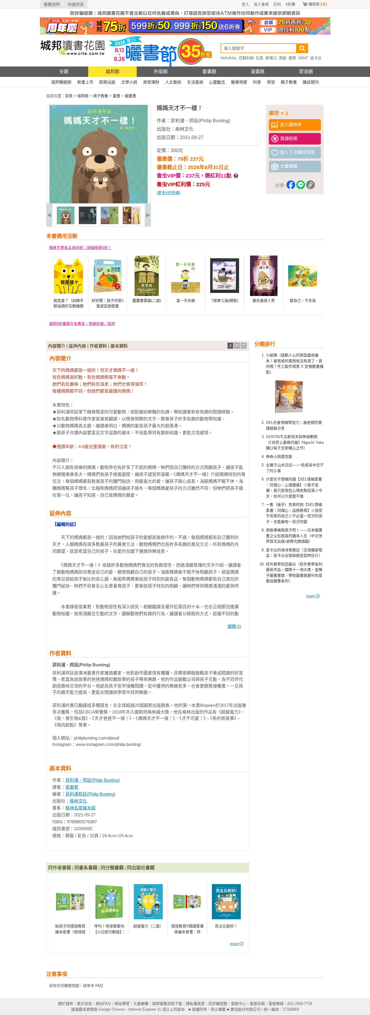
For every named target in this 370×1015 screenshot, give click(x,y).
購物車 (317, 4)
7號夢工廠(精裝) (224, 300)
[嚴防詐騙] (185, 16)
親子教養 (289, 82)
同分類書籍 (112, 867)
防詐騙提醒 (217, 1003)
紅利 (277, 4)
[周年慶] (185, 33)
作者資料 (98, 345)
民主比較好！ (226, 926)
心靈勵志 (217, 82)
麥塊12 (271, 58)
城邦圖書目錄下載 (167, 1003)
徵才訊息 (84, 1003)
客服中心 (238, 1003)
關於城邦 (65, 1003)
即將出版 (107, 82)
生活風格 (195, 82)
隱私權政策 (195, 1003)
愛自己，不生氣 (303, 300)
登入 (245, 4)
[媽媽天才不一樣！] (65, 223)
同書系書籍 (85, 867)
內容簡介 (56, 345)
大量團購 (140, 1003)
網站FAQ (103, 1003)
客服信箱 (257, 1003)
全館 (64, 71)
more (310, 596)
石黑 (259, 58)
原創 (282, 58)
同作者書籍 (59, 867)
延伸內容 (77, 345)
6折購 (290, 4)
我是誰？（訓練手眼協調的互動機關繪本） (68, 306)
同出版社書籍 (141, 867)
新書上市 (85, 82)
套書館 (209, 71)
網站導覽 (122, 1003)
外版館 (161, 71)
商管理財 (151, 82)
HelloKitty (229, 58)
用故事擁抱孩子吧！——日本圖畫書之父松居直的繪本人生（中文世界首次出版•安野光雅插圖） (294, 535)
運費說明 (52, 4)
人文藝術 (173, 82)
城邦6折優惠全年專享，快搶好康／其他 (82, 323)
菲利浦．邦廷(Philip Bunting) (200, 120)
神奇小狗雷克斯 (279, 456)
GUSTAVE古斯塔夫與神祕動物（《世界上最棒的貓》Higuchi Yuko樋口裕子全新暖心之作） (295, 442)
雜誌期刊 (311, 82)
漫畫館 (257, 71)
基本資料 (119, 345)
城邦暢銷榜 (61, 82)
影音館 (306, 71)
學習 (271, 82)
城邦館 (112, 71)
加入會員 (261, 4)
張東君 (71, 787)
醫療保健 (239, 82)
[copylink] (310, 186)
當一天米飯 (185, 300)
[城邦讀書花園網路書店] (72, 65)
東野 (292, 58)
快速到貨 (76, 4)
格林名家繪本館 (80, 807)
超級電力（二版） (148, 926)
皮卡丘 (315, 58)
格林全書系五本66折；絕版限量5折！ (80, 247)
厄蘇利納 (246, 58)
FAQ (99, 985)
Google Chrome (112, 1009)
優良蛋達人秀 (263, 300)
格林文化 (184, 129)
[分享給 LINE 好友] (300, 186)
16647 (303, 58)
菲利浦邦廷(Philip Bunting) (90, 794)
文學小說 (129, 82)
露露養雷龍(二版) (146, 300)
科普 (257, 82)
